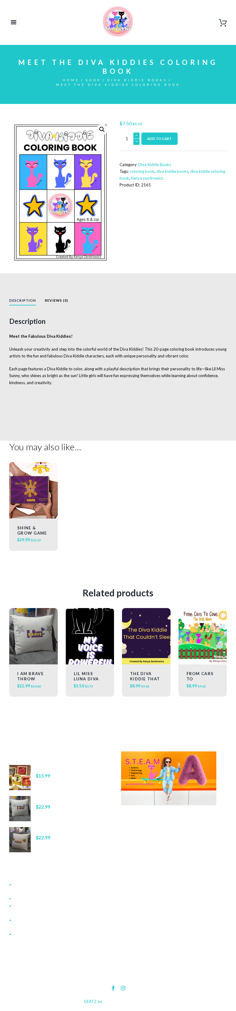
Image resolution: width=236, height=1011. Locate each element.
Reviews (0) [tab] (56, 300)
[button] (102, 129)
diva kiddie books (172, 171)
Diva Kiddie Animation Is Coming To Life (50, 898)
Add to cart (159, 139)
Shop (93, 80)
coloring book (142, 171)
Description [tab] (22, 300)
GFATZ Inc (93, 1001)
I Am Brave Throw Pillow (30, 679)
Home (71, 80)
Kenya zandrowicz (147, 178)
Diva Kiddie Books (137, 80)
